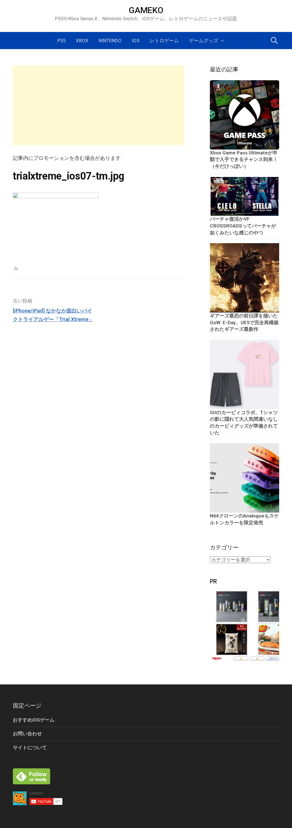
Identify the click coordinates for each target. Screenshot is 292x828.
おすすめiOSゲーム (33, 720)
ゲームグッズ (203, 40)
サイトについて (30, 747)
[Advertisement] (98, 105)
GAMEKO (146, 10)
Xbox (82, 40)
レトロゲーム (164, 40)
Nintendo (110, 40)
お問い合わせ (27, 733)
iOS (135, 40)
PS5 (61, 40)
